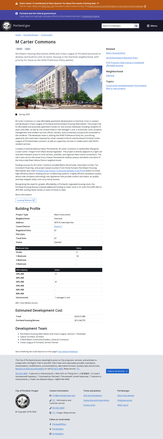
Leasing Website (24, 200)
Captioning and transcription (96, 400)
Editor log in (122, 405)
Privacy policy (89, 405)
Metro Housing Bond (115, 53)
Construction (47, 35)
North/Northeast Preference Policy (122, 58)
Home (18, 35)
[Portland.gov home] (16, 26)
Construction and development (120, 85)
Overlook (110, 75)
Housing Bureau (30, 35)
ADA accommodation (92, 395)
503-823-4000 (57, 368)
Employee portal (124, 400)
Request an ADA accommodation (29, 368)
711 (77, 368)
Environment (140, 85)
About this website (125, 395)
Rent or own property (116, 88)
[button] (152, 25)
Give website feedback (68, 351)
